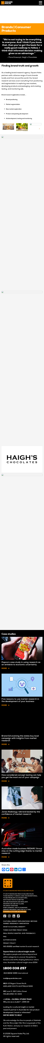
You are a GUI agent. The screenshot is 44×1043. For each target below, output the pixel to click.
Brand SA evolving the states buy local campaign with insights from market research (20, 738)
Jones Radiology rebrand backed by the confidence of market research (21, 813)
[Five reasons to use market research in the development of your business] (22, 685)
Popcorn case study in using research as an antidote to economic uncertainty (21, 663)
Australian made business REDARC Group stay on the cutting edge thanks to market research (22, 851)
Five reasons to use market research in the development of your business (20, 700)
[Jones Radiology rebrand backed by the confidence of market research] (22, 797)
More (4, 668)
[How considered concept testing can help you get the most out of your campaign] (22, 761)
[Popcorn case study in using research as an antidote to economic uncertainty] (22, 648)
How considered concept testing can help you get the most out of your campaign (21, 776)
